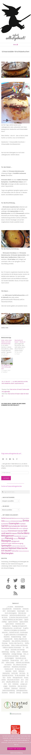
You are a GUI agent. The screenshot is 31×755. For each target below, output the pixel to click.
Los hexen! (6, 478)
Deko (3, 521)
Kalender (20, 531)
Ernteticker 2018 (19, 624)
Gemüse (23, 526)
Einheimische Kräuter (16, 521)
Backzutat (8, 518)
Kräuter (14, 533)
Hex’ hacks (22, 673)
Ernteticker (4, 524)
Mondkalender (18, 536)
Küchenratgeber (9, 658)
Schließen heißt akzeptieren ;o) (16, 748)
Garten (4, 525)
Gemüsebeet (5, 528)
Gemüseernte (14, 528)
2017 (21, 660)
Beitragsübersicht (17, 677)
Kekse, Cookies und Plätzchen (19, 645)
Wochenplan (7, 553)
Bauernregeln (21, 611)
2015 (2, 662)
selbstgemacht (15, 541)
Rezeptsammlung (16, 636)
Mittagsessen (7, 535)
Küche (20, 533)
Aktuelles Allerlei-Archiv (12, 682)
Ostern (18, 651)
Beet (13, 518)
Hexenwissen (12, 531)
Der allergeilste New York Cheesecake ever (7, 366)
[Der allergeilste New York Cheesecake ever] (7, 361)
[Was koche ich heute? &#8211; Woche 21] (21, 347)
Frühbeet (22, 524)
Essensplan (14, 523)
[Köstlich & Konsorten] (15, 714)
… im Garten (9, 606)
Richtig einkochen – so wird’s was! (12, 628)
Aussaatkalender (7, 609)
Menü (26, 533)
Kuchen (25, 381)
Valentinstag (5, 651)
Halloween (25, 528)
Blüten (27, 518)
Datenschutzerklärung (8, 690)
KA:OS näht (14, 673)
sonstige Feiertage (17, 654)
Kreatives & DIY (9, 669)
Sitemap (18, 692)
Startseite (25, 692)
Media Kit (12, 692)
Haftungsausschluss (21, 690)
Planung (9, 538)
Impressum (14, 688)
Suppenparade (8, 639)
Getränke (22, 656)
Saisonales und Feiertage (18, 649)
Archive (9, 677)
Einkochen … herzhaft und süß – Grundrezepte (15, 632)
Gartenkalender (14, 526)
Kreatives (20, 381)
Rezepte (6, 540)
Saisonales (8, 671)
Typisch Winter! (9, 624)
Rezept (12, 383)
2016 (26, 660)
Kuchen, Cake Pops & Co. (16, 643)
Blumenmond (17, 518)
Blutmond (23, 518)
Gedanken (7, 688)
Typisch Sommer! (13, 621)
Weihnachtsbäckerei (24, 551)
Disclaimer (5, 692)
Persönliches (12, 686)
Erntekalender (17, 609)
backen (3, 518)
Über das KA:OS (22, 686)
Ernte (15, 381)
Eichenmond (8, 521)
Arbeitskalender (19, 606)
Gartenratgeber (11, 611)
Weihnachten (15, 551)
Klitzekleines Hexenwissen (19, 667)
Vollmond (14, 546)
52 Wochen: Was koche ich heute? (18, 617)
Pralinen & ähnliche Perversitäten (12, 647)
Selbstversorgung (17, 543)
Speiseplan (6, 545)
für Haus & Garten (20, 669)
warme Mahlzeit (9, 548)
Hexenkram (4, 531)
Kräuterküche (6, 626)
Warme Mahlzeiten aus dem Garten (12, 619)
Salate (24, 636)
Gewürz (20, 528)
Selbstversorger (6, 543)
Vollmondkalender (21, 546)
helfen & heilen (10, 662)
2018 (22, 682)
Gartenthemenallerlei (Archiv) (18, 615)
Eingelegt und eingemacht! (19, 626)
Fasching (12, 651)
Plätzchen (15, 538)
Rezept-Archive (15, 660)
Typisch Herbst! (23, 621)
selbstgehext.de (19, 383)
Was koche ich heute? (13, 679)
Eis (23, 647)
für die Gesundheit (20, 675)
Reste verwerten (6, 383)
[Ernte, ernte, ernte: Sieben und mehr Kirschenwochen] (8, 348)
